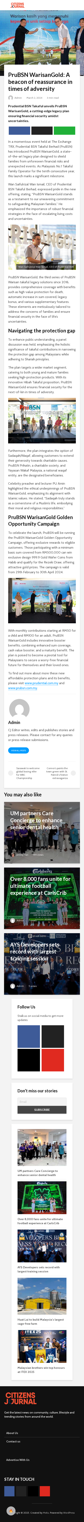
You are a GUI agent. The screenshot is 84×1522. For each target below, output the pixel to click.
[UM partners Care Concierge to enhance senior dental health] (42, 832)
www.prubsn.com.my (22, 688)
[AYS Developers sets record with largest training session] (42, 964)
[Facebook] (29, 1036)
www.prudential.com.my (41, 683)
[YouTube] (53, 1060)
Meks (46, 1512)
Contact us (13, 1441)
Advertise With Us (18, 1460)
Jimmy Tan (22, 854)
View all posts (18, 750)
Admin (18, 97)
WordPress (69, 1512)
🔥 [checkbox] (11, 1511)
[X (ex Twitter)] (53, 1036)
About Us (12, 1433)
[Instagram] (29, 1060)
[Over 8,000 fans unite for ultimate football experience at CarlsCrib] (42, 898)
